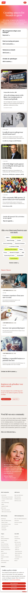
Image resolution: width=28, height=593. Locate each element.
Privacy (5, 252)
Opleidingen (3, 518)
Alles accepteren (14, 583)
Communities (3, 495)
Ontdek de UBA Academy (8, 371)
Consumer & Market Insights (7, 498)
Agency (8, 237)
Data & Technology (5, 502)
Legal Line (17, 547)
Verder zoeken (13, 262)
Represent (14, 33)
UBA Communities (14, 43)
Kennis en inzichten (18, 522)
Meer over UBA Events (19, 495)
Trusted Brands (14, 258)
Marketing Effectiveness (11, 249)
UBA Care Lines (17, 542)
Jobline (16, 540)
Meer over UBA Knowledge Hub (21, 518)
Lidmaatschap (17, 538)
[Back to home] (4, 2)
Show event (14, 289)
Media (21, 249)
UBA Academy (14, 60)
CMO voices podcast (6, 509)
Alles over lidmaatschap (8, 432)
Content (19, 240)
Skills (23, 252)
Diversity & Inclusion (20, 243)
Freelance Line (18, 545)
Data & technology (7, 243)
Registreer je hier (6, 399)
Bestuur (16, 560)
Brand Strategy (10, 240)
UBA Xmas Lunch (18, 500)
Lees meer (14, 90)
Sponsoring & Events (9, 255)
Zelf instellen (14, 586)
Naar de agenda (7, 221)
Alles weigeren (14, 588)
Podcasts (16, 524)
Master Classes (4, 522)
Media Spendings (18, 553)
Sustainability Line (18, 556)
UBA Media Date (18, 498)
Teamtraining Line (18, 551)
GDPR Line (17, 549)
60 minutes (4, 527)
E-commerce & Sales (14, 246)
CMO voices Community (6, 511)
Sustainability (20, 255)
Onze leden (17, 558)
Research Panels (5, 506)
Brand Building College (6, 524)
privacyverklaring (16, 579)
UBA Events (14, 51)
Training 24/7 (4, 529)
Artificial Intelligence (17, 237)
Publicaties (17, 520)
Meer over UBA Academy (6, 520)
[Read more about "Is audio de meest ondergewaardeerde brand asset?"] (14, 128)
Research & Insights (14, 252)
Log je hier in (15, 399)
